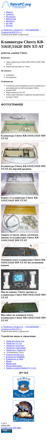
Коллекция (10, 16)
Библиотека (11, 19)
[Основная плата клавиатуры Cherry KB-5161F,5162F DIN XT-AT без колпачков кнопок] (20, 257)
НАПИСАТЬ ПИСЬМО (11, 428)
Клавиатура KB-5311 (15, 354)
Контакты (10, 21)
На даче (9, 23)
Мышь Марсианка (14, 366)
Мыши (9, 361)
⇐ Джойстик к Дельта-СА (12, 30)
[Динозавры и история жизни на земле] (23, 421)
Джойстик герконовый (16, 348)
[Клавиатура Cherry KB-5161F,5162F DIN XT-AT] (20, 133)
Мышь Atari (11, 363)
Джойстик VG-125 (14, 343)
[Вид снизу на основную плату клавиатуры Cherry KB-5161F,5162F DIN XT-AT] (20, 312)
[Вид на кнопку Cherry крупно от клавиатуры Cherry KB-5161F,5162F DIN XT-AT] (20, 289)
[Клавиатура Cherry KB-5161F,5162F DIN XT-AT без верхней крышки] (20, 163)
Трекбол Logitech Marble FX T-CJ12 (21, 368)
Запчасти (10, 14)
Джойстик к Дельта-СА (16, 350)
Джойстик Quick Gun (15, 341)
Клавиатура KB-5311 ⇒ (12, 32)
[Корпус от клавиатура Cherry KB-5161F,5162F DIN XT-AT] (20, 195)
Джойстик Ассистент (15, 345)
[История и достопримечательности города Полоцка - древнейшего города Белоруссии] (23, 397)
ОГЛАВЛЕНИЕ (32, 30)
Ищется (9, 12)
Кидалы (9, 25)
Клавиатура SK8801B (15, 357)
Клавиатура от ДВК (14, 359)
